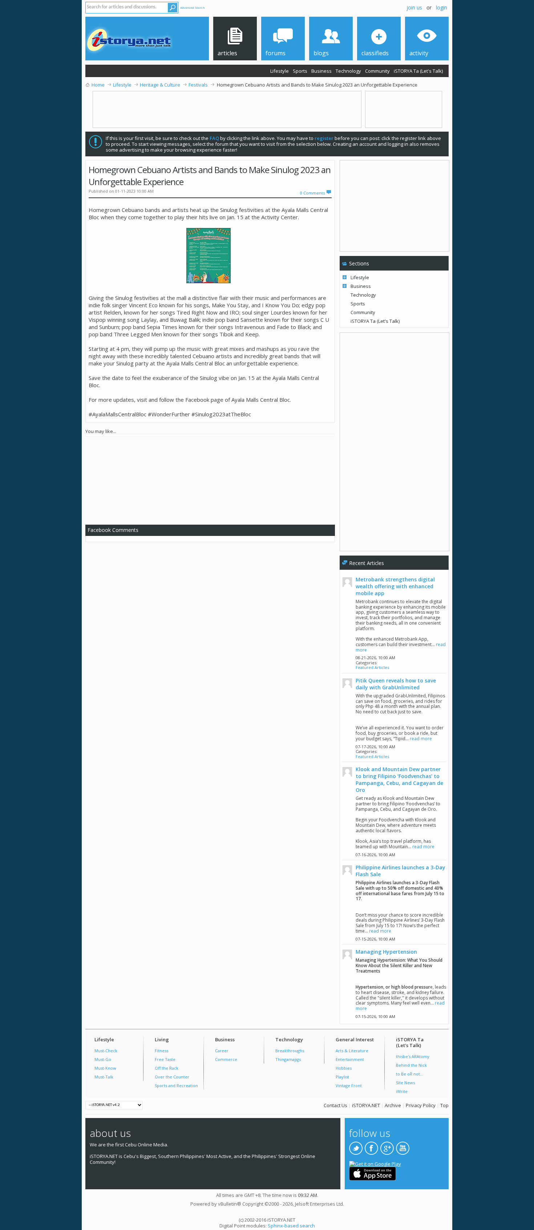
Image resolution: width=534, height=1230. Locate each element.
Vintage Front (349, 1085)
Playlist (342, 1076)
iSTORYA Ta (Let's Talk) (418, 71)
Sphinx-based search (291, 1225)
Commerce (226, 1059)
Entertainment (350, 1059)
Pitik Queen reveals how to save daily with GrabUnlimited (396, 684)
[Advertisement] (213, 479)
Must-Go (102, 1059)
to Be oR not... (409, 1074)
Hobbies (344, 1068)
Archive (393, 1105)
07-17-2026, (375, 746)
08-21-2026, (375, 657)
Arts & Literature (352, 1050)
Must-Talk (103, 1076)
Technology (348, 71)
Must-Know (105, 1068)
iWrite (402, 1091)
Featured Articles (372, 667)
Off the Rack (166, 1068)
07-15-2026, (375, 939)
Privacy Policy (421, 1105)
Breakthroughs (289, 1050)
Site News (405, 1082)
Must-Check (105, 1050)
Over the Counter (172, 1076)
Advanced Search (192, 7)
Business (321, 71)
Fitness (161, 1050)
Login (441, 7)
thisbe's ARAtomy (412, 1056)
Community (377, 71)
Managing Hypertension (386, 951)
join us (414, 7)
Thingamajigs (288, 1059)
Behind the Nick (411, 1065)
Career (221, 1050)
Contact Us (335, 1105)
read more (421, 739)
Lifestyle (279, 71)
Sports (300, 71)
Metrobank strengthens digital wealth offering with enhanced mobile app (395, 586)
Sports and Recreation (176, 1085)
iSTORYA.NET (366, 1105)
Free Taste (165, 1059)
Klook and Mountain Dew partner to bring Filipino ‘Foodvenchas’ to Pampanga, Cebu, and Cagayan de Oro (399, 779)
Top (444, 1105)
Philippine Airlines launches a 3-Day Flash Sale (400, 871)
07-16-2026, (375, 854)
